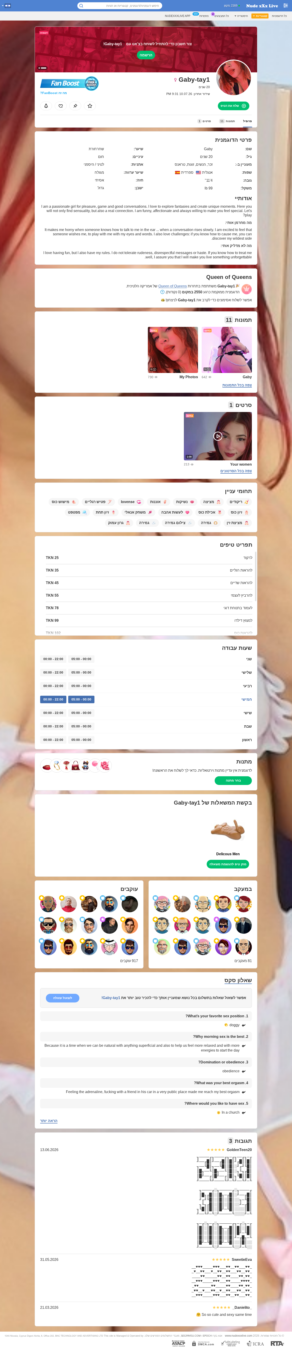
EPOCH (207, 1335)
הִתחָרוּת (204, 16)
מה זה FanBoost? (53, 93)
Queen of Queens (172, 286)
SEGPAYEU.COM (191, 1335)
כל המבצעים (221, 16)
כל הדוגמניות (279, 16)
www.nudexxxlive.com (238, 1335)
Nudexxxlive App (177, 16)
